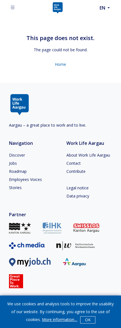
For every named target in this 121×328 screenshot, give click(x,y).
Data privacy (77, 196)
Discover (17, 155)
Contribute (76, 171)
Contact (73, 163)
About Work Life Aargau (88, 155)
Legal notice (77, 187)
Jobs (13, 163)
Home (60, 64)
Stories (15, 187)
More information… (59, 319)
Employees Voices (25, 179)
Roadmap (18, 171)
